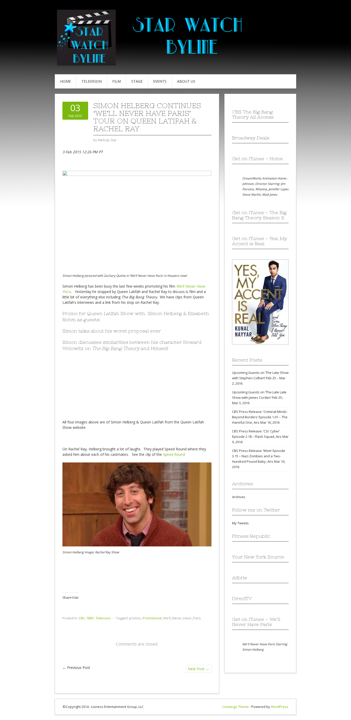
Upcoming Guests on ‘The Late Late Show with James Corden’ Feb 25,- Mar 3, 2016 (259, 397)
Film (116, 81)
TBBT (90, 618)
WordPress (279, 706)
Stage (137, 81)
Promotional (152, 618)
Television (91, 81)
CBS (82, 618)
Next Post (198, 668)
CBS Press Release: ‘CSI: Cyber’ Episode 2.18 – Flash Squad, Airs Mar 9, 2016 (260, 436)
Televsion (103, 618)
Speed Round (174, 454)
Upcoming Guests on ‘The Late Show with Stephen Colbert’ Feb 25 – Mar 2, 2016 (260, 378)
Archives (238, 497)
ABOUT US (186, 81)
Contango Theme (235, 706)
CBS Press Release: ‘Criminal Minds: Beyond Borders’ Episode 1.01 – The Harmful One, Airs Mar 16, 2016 (260, 417)
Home (65, 81)
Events (160, 81)
